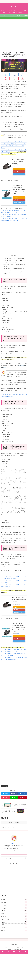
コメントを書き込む (14, 822)
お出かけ (14, 902)
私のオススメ (14, 930)
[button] (25, 858)
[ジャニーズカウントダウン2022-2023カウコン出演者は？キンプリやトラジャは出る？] (17, 523)
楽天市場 (16, 171)
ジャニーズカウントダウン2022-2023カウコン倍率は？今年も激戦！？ (13, 146)
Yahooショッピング (18, 173)
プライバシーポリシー (7, 947)
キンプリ (14, 910)
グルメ (14, 913)
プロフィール (20, 947)
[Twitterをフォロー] (14, 851)
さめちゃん (14, 843)
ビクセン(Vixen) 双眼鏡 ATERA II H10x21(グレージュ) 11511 (19, 161)
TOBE (14, 899)
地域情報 (14, 922)
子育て (14, 925)
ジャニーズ (5, 786)
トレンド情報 (14, 919)
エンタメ (14, 908)
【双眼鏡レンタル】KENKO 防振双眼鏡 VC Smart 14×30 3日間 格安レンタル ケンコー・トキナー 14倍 (18, 189)
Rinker (18, 164)
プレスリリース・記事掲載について (14, 949)
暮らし (14, 927)
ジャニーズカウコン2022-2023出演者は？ (14, 258)
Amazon (16, 168)
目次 (12, 255)
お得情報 (14, 905)
